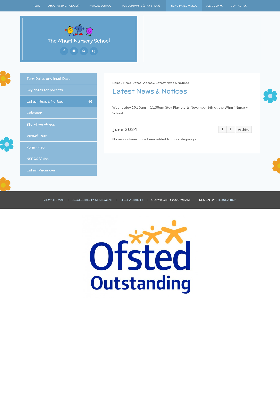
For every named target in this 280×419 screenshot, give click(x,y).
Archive (243, 129)
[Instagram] (74, 51)
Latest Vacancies (41, 170)
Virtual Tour (37, 135)
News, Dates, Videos (138, 83)
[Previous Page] (223, 129)
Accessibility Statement (93, 200)
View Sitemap (54, 200)
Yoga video (35, 147)
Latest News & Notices (172, 83)
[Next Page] (231, 129)
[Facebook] (64, 51)
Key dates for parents (45, 90)
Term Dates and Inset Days (49, 78)
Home (116, 83)
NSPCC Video (38, 158)
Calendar (34, 112)
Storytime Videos (41, 124)
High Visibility (132, 200)
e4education (226, 200)
